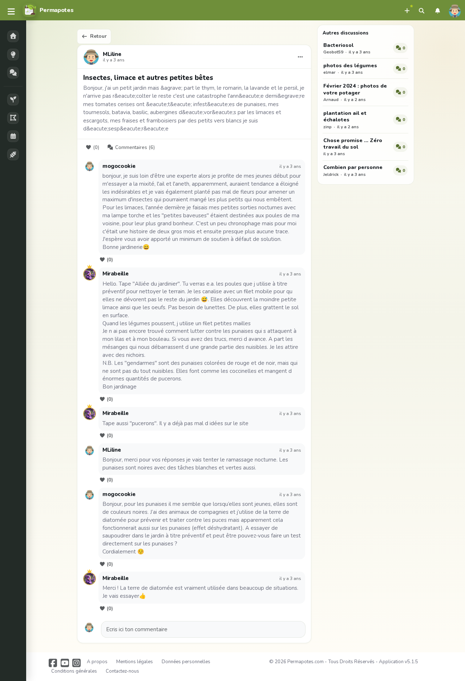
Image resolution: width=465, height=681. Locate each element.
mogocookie (118, 166)
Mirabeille (115, 273)
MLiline (112, 54)
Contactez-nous (122, 671)
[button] (407, 10)
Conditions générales (74, 671)
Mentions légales (134, 661)
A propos (97, 661)
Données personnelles (186, 661)
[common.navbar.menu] (11, 11)
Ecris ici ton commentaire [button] (136, 629)
